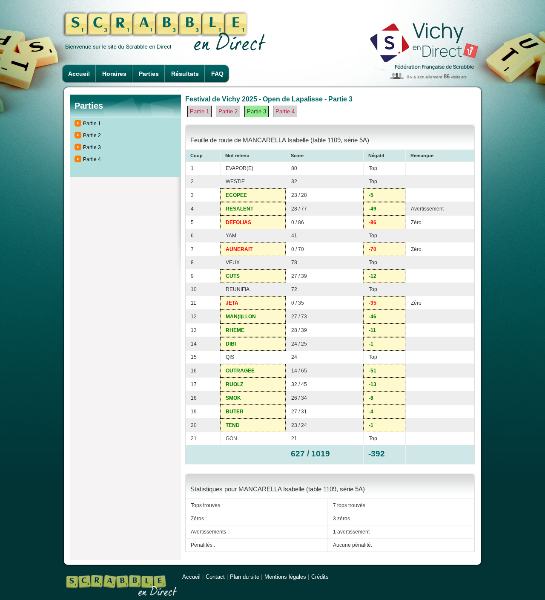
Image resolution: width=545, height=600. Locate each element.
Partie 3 (92, 147)
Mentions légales (285, 577)
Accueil (79, 73)
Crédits (320, 577)
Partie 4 (92, 159)
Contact (215, 577)
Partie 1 (92, 124)
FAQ (217, 73)
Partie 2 (92, 135)
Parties (149, 73)
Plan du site (244, 577)
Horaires (114, 73)
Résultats (185, 73)
